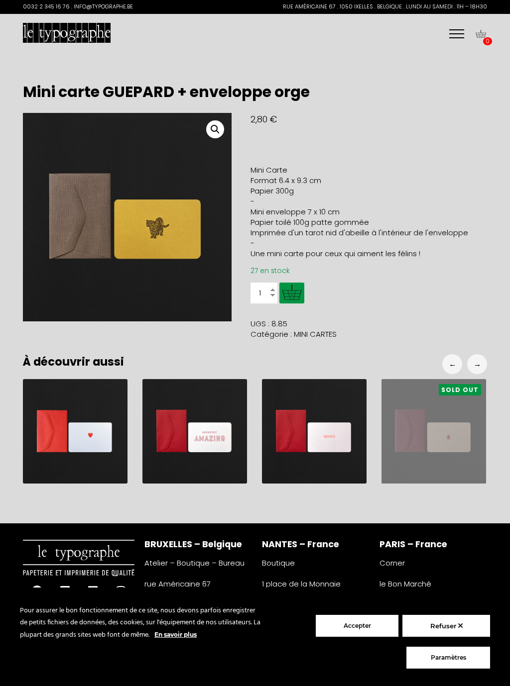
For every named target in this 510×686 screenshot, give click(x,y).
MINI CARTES (315, 334)
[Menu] (456, 34)
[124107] (291, 293)
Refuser (444, 626)
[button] (215, 129)
